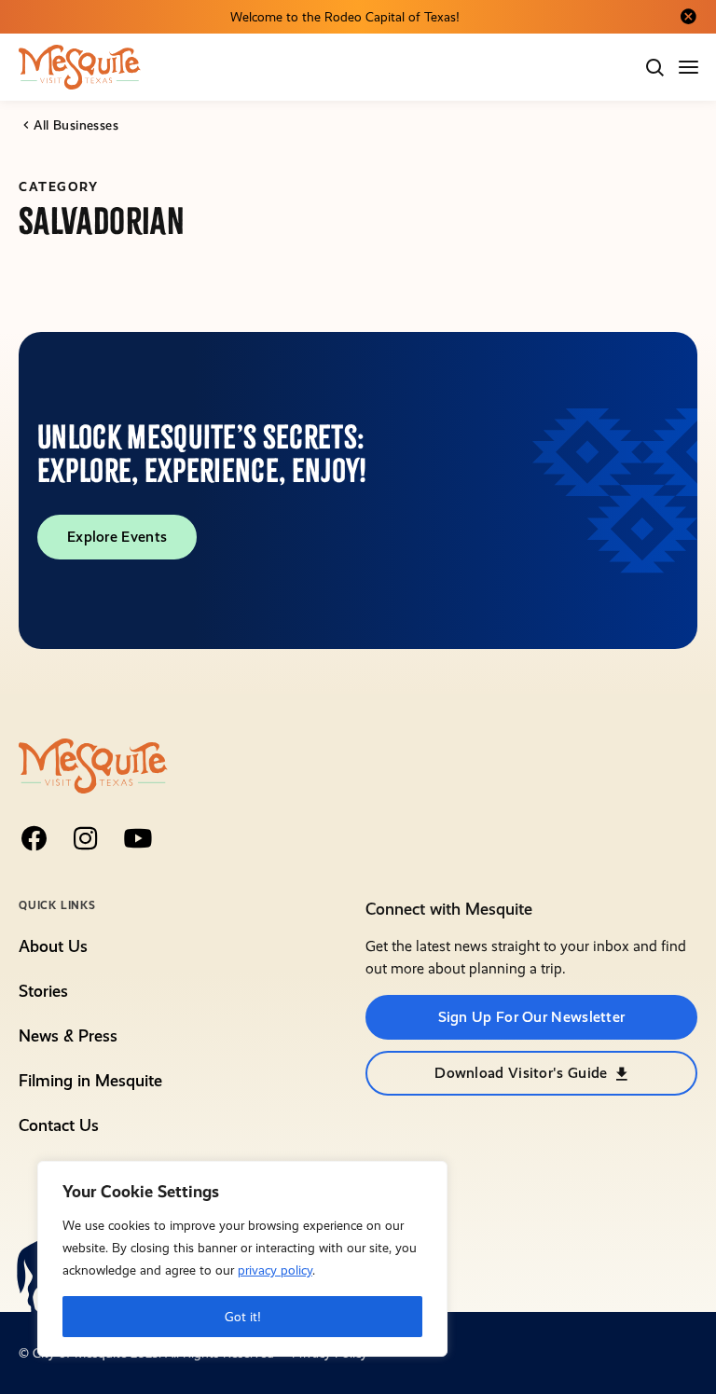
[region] (242, 1259)
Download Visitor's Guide (520, 1073)
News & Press (68, 1035)
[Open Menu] (690, 67)
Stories (43, 991)
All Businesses (76, 124)
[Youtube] (138, 838)
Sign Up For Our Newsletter (532, 1017)
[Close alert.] (688, 16)
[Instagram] (86, 838)
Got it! (243, 1316)
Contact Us (59, 1125)
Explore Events (117, 536)
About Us (53, 946)
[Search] (654, 67)
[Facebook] (33, 838)
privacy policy (275, 1270)
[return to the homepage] (93, 764)
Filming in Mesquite (90, 1080)
